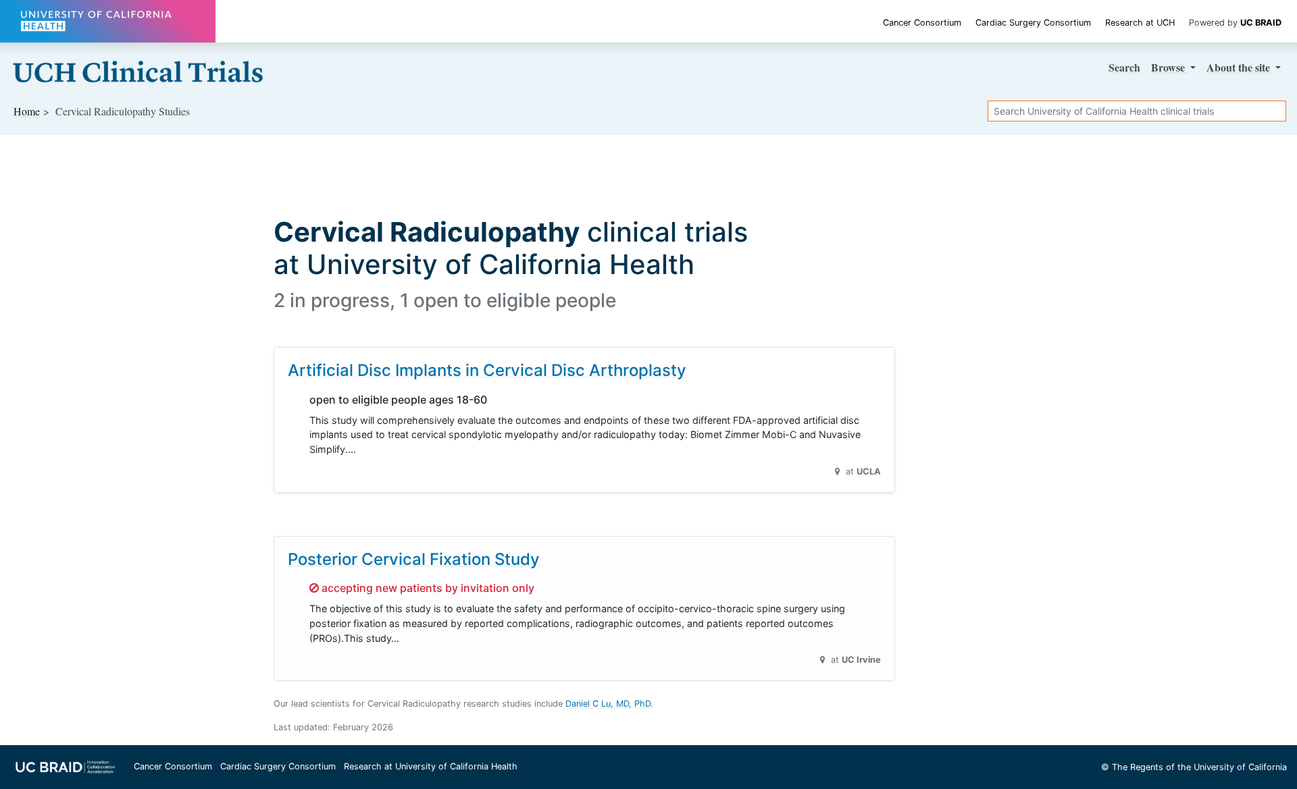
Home (27, 111)
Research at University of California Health (430, 766)
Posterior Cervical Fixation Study (414, 559)
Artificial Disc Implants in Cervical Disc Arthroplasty (487, 370)
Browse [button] (1169, 67)
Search (1124, 67)
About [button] (1238, 67)
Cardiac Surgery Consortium (1033, 23)
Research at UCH (1140, 23)
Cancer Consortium (922, 23)
